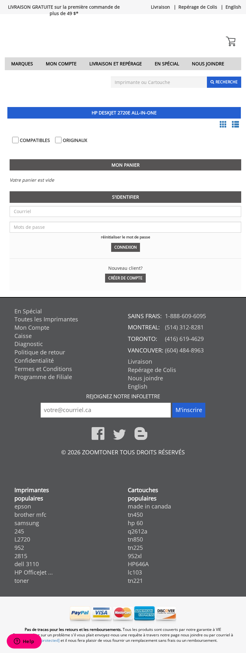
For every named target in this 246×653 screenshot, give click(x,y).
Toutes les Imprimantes (46, 319)
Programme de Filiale (43, 377)
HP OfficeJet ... (33, 572)
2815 (20, 556)
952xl (135, 556)
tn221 (135, 580)
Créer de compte (125, 278)
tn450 (135, 514)
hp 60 (135, 523)
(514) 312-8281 (184, 327)
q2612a (137, 531)
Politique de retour (39, 352)
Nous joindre (208, 64)
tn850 (135, 539)
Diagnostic (28, 344)
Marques (22, 64)
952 (19, 547)
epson (22, 506)
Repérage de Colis (197, 7)
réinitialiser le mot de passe (125, 236)
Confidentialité (34, 360)
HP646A (138, 564)
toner (21, 580)
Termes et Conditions (43, 369)
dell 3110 (26, 564)
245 (19, 531)
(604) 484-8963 (184, 350)
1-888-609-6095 (185, 316)
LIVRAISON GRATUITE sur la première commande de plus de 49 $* (64, 10)
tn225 (135, 547)
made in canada (149, 506)
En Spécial (167, 64)
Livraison (160, 7)
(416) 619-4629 (184, 339)
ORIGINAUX (74, 140)
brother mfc (30, 514)
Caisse (23, 336)
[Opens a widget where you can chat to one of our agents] (24, 642)
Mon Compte (61, 64)
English (233, 7)
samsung (26, 523)
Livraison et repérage (115, 64)
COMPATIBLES (34, 140)
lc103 (135, 572)
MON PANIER (125, 165)
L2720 (22, 539)
